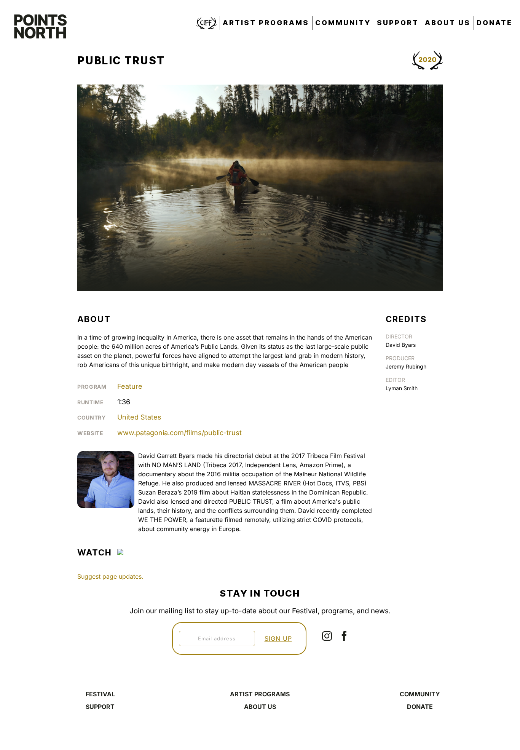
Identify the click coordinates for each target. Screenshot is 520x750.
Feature (129, 386)
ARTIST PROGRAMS (260, 694)
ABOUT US (260, 706)
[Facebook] (344, 636)
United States (139, 417)
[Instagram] (327, 636)
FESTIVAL (100, 694)
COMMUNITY (420, 694)
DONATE (420, 706)
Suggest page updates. (110, 576)
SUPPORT (100, 706)
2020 (427, 60)
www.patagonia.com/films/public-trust (179, 433)
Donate (494, 23)
